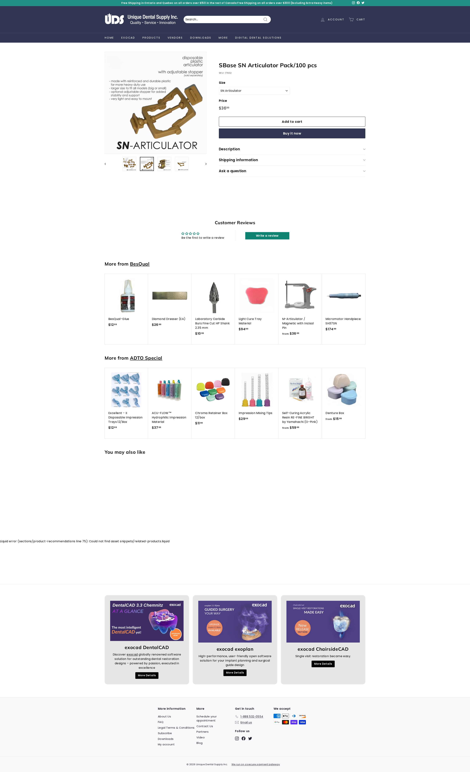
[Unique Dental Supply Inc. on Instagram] (264, 415)
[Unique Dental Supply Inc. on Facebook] (270, 415)
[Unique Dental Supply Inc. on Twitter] (277, 415)
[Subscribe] (294, 403)
